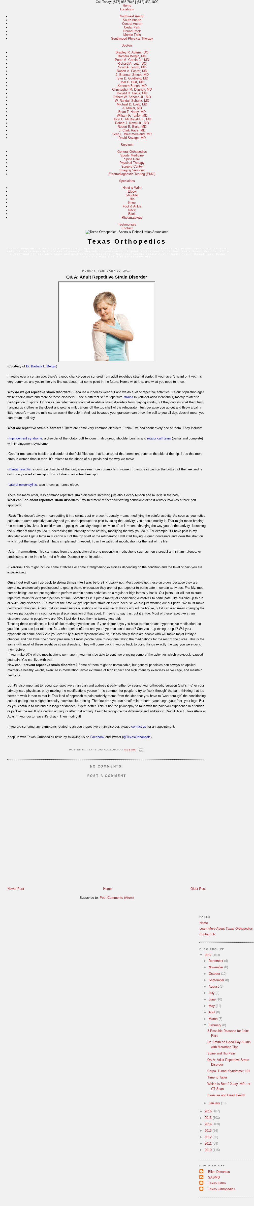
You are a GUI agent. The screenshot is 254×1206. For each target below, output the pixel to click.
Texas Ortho (217, 1183)
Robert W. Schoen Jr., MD (132, 97)
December (216, 961)
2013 (209, 1130)
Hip (132, 199)
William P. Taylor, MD (132, 115)
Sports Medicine (132, 155)
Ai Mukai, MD (132, 108)
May (212, 1006)
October (215, 973)
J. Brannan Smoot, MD (132, 75)
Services (127, 145)
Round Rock (132, 31)
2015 (209, 1118)
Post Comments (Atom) (117, 897)
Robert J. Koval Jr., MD (132, 123)
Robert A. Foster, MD (132, 71)
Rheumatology (132, 217)
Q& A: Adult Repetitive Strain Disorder (106, 277)
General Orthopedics (132, 152)
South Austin (132, 20)
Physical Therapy (132, 163)
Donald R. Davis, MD (132, 93)
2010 (209, 1150)
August (214, 986)
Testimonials (127, 224)
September (217, 980)
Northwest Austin (132, 16)
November (216, 967)
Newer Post (15, 889)
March (214, 1019)
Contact (127, 228)
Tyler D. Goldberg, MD (132, 78)
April (212, 1012)
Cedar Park (132, 27)
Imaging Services (132, 170)
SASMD (214, 1177)
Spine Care (132, 159)
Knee (132, 203)
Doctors (127, 45)
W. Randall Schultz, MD (132, 101)
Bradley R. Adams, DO (132, 52)
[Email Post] (140, 749)
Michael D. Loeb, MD (132, 104)
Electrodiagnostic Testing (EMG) (132, 174)
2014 (209, 1124)
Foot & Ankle (132, 206)
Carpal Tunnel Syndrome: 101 (228, 1071)
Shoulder (132, 195)
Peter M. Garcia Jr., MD (132, 60)
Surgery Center (132, 166)
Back (132, 214)
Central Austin (132, 24)
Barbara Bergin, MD (132, 56)
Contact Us (207, 934)
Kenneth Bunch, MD (132, 86)
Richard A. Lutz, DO (132, 63)
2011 (209, 1143)
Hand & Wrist (132, 188)
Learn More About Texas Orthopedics (226, 928)
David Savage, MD (132, 138)
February (215, 1025)
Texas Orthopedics (127, 241)
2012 (209, 1137)
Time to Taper (217, 1077)
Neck (132, 210)
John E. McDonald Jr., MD (132, 119)
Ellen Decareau (219, 1172)
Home (127, 5)
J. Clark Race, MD (132, 130)
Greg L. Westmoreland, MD (132, 134)
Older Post (198, 889)
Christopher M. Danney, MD (132, 89)
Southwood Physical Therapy (132, 38)
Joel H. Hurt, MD (132, 82)
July (212, 993)
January (215, 1103)
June (213, 999)
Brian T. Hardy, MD (132, 112)
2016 (209, 1111)
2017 (209, 955)
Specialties (127, 181)
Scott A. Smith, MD (132, 67)
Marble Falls (132, 35)
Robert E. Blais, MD (132, 126)
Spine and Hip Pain (221, 1053)
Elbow (132, 191)
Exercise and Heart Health (226, 1095)
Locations (127, 9)
